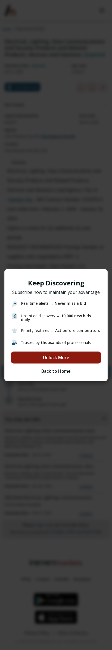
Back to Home (56, 371)
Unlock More (56, 358)
